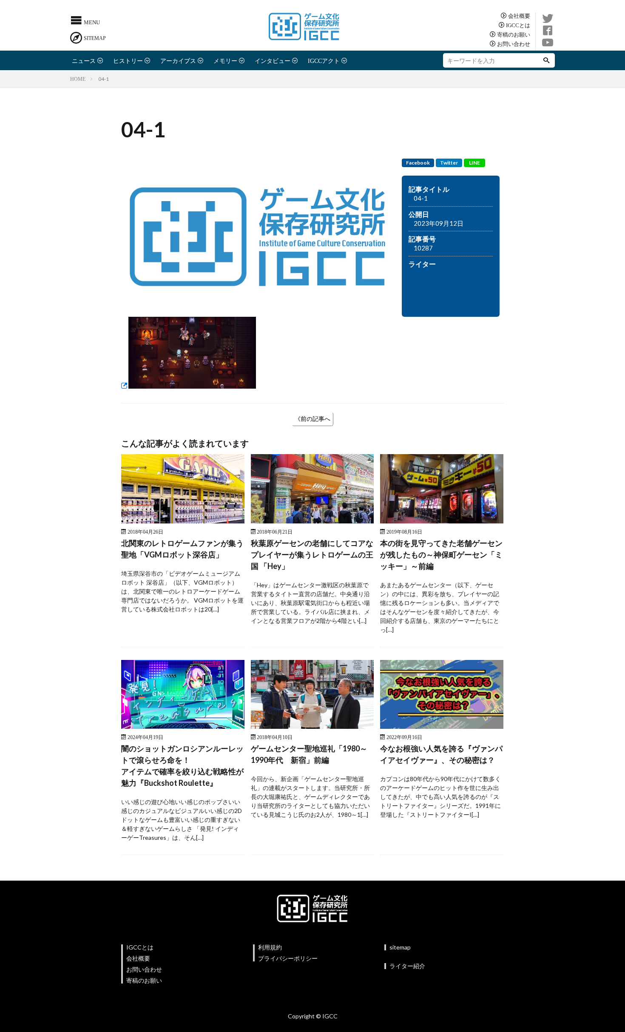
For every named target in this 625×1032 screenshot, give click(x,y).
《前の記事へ (312, 418)
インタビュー (272, 60)
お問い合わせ (513, 43)
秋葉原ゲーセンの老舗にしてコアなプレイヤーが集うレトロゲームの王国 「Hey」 (312, 554)
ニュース (84, 60)
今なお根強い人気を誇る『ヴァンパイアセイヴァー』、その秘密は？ (441, 754)
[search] (546, 60)
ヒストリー (128, 60)
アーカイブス (178, 60)
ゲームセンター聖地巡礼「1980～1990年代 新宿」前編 (309, 754)
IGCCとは (518, 25)
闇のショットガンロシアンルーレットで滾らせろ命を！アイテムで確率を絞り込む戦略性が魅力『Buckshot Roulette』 (182, 766)
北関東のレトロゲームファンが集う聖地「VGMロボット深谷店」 (182, 548)
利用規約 (270, 947)
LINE (474, 162)
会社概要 (519, 15)
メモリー (225, 60)
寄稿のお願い (513, 34)
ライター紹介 (407, 965)
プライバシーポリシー (288, 958)
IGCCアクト (324, 60)
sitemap (400, 947)
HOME (77, 78)
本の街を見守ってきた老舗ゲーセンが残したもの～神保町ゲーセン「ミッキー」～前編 (441, 554)
